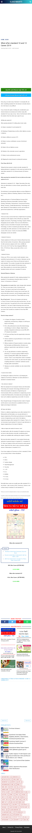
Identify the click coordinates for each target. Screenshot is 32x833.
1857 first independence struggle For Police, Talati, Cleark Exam (15, 559)
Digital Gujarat (6, 792)
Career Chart (5, 789)
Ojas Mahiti (16, 2)
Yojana (24, 819)
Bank (18, 784)
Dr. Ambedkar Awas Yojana (20, 792)
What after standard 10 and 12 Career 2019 (8, 640)
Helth (3, 797)
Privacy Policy (18, 827)
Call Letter (20, 787)
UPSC (25, 817)
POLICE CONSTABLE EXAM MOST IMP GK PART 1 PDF (15, 556)
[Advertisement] (16, 21)
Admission (15, 777)
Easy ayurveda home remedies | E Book (6, 670)
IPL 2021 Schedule (20, 797)
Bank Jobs (4, 787)
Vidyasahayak (5, 819)
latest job (5, 799)
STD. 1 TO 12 (18, 817)
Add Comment (15, 48)
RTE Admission (19, 812)
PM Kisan (4, 807)
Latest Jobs (14, 799)
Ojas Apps (14, 804)
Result (3, 809)
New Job (12, 802)
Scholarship (16, 814)
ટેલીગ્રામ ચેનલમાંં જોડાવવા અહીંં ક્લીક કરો (16, 95)
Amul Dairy (16, 779)
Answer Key (5, 782)
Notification (5, 804)
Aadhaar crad (5, 777)
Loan (24, 799)
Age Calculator (6, 779)
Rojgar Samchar (13, 809)
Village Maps (15, 819)
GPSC (17, 794)
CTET (19, 789)
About (4, 827)
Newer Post (4, 720)
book (11, 787)
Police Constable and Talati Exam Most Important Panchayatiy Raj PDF (24, 673)
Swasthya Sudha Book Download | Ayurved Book (15, 552)
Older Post (27, 720)
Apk (19, 782)
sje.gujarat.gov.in (6, 817)
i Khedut (10, 797)
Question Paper (14, 807)
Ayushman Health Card (8, 784)
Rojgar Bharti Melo (7, 812)
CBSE (13, 789)
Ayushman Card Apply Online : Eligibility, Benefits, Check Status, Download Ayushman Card (18, 736)
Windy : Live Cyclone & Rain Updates (19, 760)
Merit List (4, 802)
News (20, 802)
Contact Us (10, 827)
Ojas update (23, 804)
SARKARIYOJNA (5, 814)
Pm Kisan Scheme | (14, 728)
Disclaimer (27, 827)
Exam (11, 794)
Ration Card (24, 807)
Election (4, 794)
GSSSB (23, 794)
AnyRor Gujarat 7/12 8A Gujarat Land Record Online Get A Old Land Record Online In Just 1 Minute (19, 755)
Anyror (13, 782)
